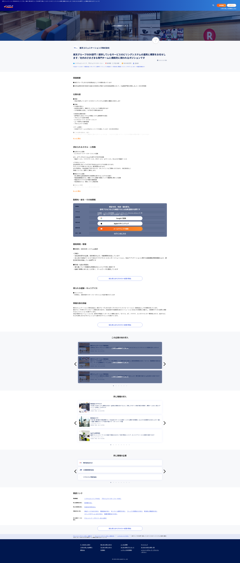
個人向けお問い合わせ (106, 544)
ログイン (231, 5)
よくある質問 (124, 544)
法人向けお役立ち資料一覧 (147, 547)
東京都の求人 (88, 503)
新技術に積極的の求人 (150, 511)
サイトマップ (144, 544)
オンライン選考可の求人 (118, 511)
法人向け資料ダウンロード (127, 547)
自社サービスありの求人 (91, 511)
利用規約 (100, 213)
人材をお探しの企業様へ (86, 547)
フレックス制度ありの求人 (135, 511)
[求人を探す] (213, 5)
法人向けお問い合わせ (106, 547)
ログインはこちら (120, 233)
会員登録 (221, 5)
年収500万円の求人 (90, 507)
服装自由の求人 (105, 511)
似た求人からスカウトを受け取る (120, 278)
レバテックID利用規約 (108, 213)
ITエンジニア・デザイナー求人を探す (95, 518)
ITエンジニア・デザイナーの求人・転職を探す (104, 536)
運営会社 (82, 550)
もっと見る (77, 138)
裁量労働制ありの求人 (110, 514)
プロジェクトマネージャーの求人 (111, 498)
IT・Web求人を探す (85, 544)
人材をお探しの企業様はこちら (228, 8)
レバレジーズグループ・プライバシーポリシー (127, 213)
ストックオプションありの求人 (93, 514)
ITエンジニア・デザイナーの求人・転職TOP (82, 536)
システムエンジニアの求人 (92, 498)
